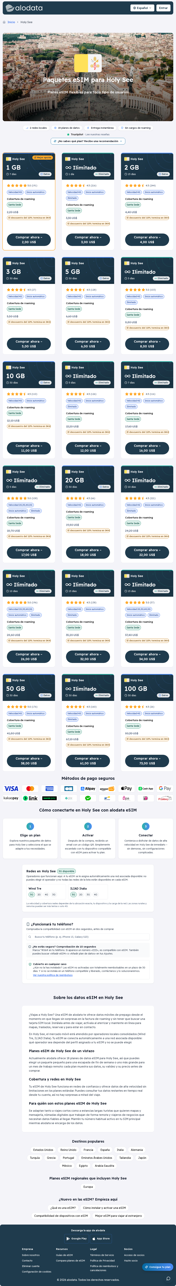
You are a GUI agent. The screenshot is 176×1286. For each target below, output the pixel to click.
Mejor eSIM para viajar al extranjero (118, 1215)
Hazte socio (131, 1260)
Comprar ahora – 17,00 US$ (29, 552)
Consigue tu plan (159, 1267)
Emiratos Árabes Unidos (96, 1157)
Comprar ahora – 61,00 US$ (88, 760)
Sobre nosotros (31, 1255)
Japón (142, 1157)
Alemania (137, 1150)
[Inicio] (25, 8)
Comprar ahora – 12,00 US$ (88, 448)
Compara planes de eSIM (70, 1260)
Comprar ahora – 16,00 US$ (147, 448)
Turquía (35, 1157)
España (105, 1150)
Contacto (27, 1260)
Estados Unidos (43, 1150)
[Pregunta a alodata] (168, 1278)
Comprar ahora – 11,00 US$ (29, 448)
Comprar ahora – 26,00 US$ (29, 656)
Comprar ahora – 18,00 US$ (88, 552)
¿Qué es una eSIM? (63, 1208)
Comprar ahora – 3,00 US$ (88, 239)
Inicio (11, 22)
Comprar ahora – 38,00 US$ (29, 760)
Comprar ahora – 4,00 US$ (147, 239)
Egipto (83, 1165)
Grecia (51, 1157)
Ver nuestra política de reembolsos (53, 975)
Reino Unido (68, 1150)
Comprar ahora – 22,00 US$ (147, 552)
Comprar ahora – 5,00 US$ (29, 343)
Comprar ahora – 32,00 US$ (88, 656)
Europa (88, 1186)
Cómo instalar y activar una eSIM (104, 1208)
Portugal (68, 1157)
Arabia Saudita (104, 1165)
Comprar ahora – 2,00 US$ (29, 239)
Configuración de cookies (36, 1271)
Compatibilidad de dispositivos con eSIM (61, 1215)
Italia (120, 1150)
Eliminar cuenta (30, 1266)
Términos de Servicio (102, 1255)
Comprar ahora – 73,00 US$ (147, 760)
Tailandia (125, 1157)
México (67, 1165)
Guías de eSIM (64, 1255)
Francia (88, 1150)
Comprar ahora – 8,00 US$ (147, 343)
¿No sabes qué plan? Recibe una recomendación (88, 141)
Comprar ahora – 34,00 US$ (147, 656)
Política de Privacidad (102, 1260)
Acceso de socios (134, 1255)
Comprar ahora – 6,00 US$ (88, 343)
